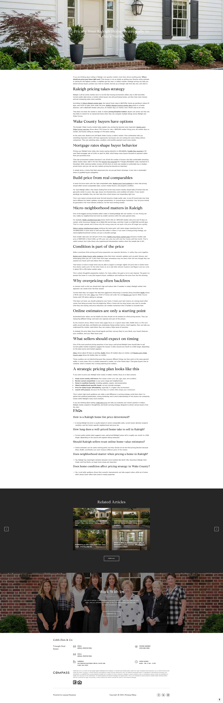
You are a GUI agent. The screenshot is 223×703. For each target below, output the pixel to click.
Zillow (93, 295)
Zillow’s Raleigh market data (92, 103)
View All (111, 558)
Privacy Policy (130, 695)
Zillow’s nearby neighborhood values (85, 228)
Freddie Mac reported (135, 151)
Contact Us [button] (111, 614)
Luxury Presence (69, 695)
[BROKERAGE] (168, 695)
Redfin (143, 292)
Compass (85, 672)
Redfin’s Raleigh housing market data (119, 105)
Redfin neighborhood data (91, 220)
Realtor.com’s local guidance (123, 183)
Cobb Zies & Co (101, 403)
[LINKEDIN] (163, 695)
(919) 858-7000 (144, 648)
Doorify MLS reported (109, 162)
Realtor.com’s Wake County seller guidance (88, 256)
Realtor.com (128, 295)
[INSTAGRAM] (158, 695)
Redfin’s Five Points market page (118, 237)
